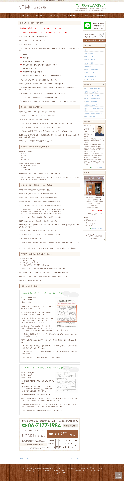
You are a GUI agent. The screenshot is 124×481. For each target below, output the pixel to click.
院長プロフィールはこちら (97, 167)
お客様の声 (88, 66)
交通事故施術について (90, 76)
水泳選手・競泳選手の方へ (91, 69)
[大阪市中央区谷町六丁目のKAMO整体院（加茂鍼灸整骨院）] (32, 7)
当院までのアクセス (90, 59)
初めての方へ (88, 50)
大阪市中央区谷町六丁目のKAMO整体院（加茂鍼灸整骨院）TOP (37, 468)
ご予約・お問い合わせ (90, 79)
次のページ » (75, 458)
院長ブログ (62, 472)
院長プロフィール (89, 56)
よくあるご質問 (89, 63)
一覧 (103, 84)
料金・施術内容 (89, 53)
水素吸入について (89, 72)
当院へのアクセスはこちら (97, 228)
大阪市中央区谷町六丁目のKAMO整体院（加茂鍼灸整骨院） (60, 478)
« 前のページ (24, 458)
